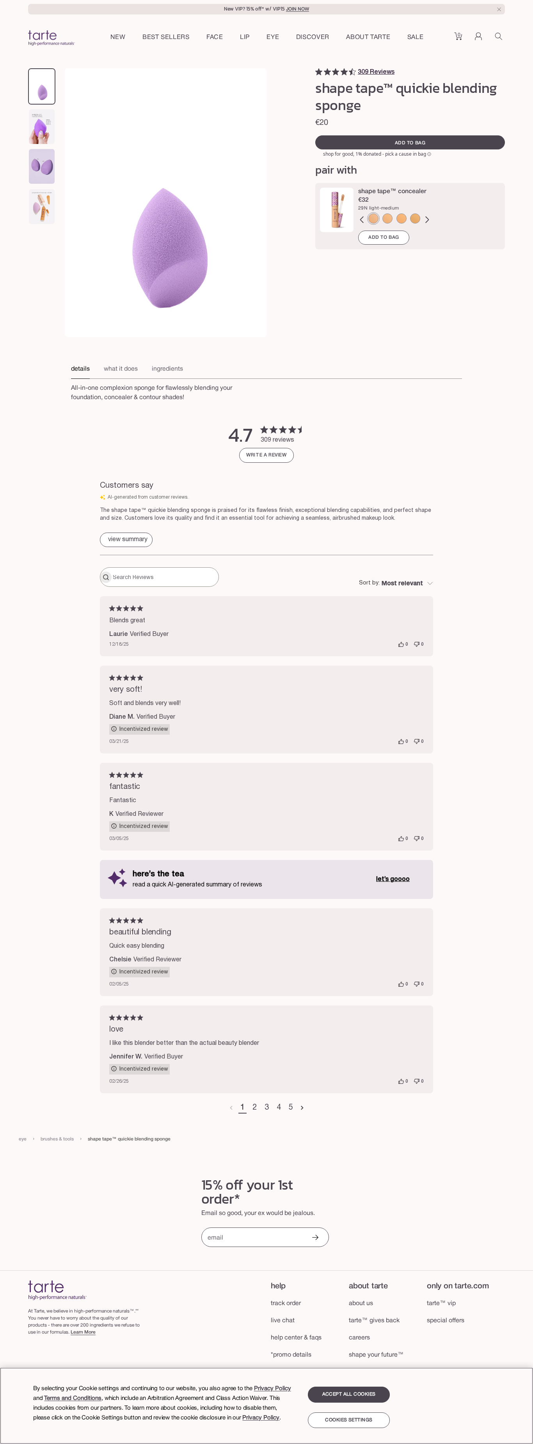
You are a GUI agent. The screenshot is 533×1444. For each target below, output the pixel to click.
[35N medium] (415, 218)
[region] (266, 1406)
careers (359, 1338)
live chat (283, 1320)
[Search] (500, 39)
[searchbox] (165, 577)
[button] (214, 38)
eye (23, 1139)
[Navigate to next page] (302, 1108)
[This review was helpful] (401, 644)
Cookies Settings (348, 1420)
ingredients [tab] (167, 369)
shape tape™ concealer (392, 191)
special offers (445, 1320)
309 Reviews (376, 72)
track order (286, 1303)
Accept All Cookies (349, 1394)
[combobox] (396, 584)
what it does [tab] (121, 369)
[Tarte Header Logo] (51, 39)
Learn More (83, 1332)
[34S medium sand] (387, 218)
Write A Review (266, 455)
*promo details (291, 1355)
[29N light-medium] (373, 218)
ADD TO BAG (383, 237)
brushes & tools (57, 1139)
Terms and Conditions (72, 1398)
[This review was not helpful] (416, 644)
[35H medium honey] (401, 218)
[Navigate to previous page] (231, 1108)
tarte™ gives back (374, 1320)
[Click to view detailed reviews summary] (126, 540)
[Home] (57, 1290)
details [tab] (80, 369)
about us (361, 1303)
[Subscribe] (314, 1238)
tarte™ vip (441, 1303)
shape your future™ (376, 1355)
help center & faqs (296, 1338)
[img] (318, 71)
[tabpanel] (266, 390)
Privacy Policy (272, 1388)
